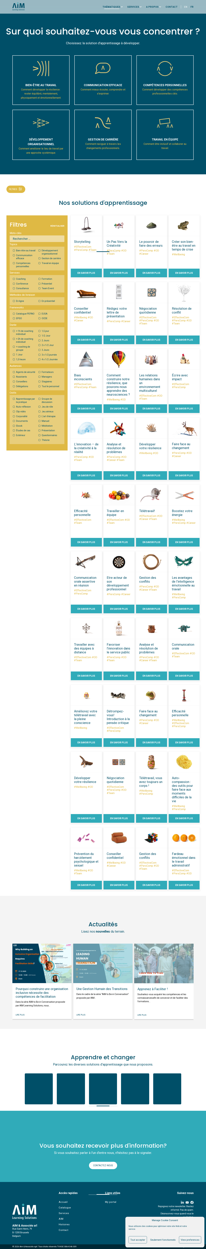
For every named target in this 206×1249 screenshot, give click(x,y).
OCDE (44, 318)
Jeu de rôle (47, 406)
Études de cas (23, 430)
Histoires (64, 1224)
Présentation (48, 430)
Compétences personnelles (23, 265)
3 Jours (45, 350)
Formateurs (48, 372)
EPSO (19, 318)
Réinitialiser (57, 226)
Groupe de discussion (47, 400)
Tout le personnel (50, 386)
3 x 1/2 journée (49, 354)
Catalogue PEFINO (25, 313)
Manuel (45, 421)
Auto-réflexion (23, 406)
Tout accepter (137, 1239)
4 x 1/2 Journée (50, 359)
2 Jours (45, 340)
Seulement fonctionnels (163, 1239)
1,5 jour (45, 331)
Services (133, 7)
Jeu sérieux (47, 411)
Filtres (13, 189)
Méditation (47, 426)
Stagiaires (47, 381)
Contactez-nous (103, 1165)
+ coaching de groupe (23, 348)
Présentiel (47, 283)
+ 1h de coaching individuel (24, 333)
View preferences (190, 1239)
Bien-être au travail (25, 250)
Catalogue (65, 1207)
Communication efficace (24, 257)
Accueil (63, 1202)
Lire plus (20, 1015)
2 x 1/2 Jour (48, 345)
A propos (152, 7)
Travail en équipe (50, 263)
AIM (61, 1218)
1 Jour (19, 354)
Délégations (22, 386)
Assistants (21, 376)
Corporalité (21, 416)
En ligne (20, 301)
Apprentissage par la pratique (25, 400)
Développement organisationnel (50, 252)
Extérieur (20, 435)
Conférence (22, 283)
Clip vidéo (21, 411)
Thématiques (111, 7)
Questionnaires (49, 435)
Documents (22, 421)
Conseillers (21, 381)
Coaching (21, 279)
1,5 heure (21, 359)
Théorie (46, 440)
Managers (47, 376)
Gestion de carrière (51, 258)
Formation (47, 279)
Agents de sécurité (25, 372)
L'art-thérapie (49, 416)
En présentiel (48, 301)
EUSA (44, 313)
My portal (110, 1202)
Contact (172, 7)
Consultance (22, 288)
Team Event (48, 288)
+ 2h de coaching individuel (24, 340)
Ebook (19, 426)
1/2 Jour (46, 335)
